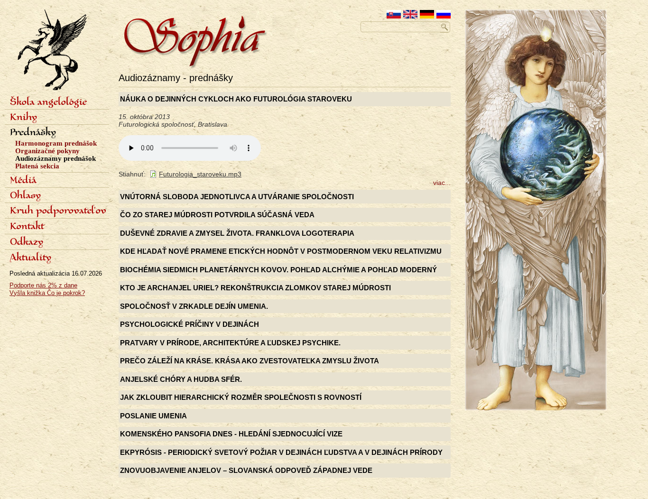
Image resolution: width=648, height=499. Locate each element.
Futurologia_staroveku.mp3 (200, 174)
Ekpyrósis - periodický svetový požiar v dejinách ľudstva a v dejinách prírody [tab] (281, 452)
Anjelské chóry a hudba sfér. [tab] (181, 379)
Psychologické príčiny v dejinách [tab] (189, 324)
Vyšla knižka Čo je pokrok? (47, 292)
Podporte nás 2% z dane (43, 285)
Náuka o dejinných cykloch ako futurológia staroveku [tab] (236, 99)
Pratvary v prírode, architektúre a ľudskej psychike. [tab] (230, 343)
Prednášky (33, 132)
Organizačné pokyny (47, 151)
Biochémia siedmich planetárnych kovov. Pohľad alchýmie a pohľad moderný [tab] (278, 270)
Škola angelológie (48, 102)
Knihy (23, 117)
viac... (442, 182)
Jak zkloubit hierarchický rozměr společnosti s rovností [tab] (240, 397)
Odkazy (26, 242)
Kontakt (27, 226)
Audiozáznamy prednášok (55, 158)
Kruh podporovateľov (58, 211)
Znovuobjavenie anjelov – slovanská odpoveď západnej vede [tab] (246, 470)
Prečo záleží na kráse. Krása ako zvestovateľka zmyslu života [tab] (249, 361)
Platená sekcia (37, 166)
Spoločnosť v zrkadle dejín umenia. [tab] (194, 306)
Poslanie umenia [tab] (153, 416)
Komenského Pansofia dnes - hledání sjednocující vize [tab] (231, 434)
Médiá (23, 180)
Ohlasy (25, 196)
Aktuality (30, 258)
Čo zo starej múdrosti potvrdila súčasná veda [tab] (217, 215)
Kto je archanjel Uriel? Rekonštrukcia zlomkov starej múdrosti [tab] (255, 288)
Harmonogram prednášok (56, 143)
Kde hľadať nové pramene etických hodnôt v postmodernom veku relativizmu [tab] (281, 251)
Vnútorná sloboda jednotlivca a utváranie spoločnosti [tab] (237, 197)
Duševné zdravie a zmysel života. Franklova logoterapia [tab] (237, 233)
